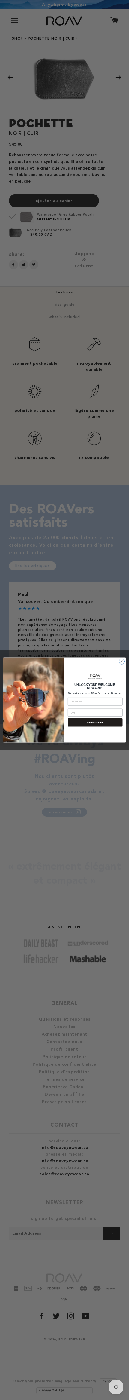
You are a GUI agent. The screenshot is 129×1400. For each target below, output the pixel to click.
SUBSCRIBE (95, 722)
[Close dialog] (121, 661)
